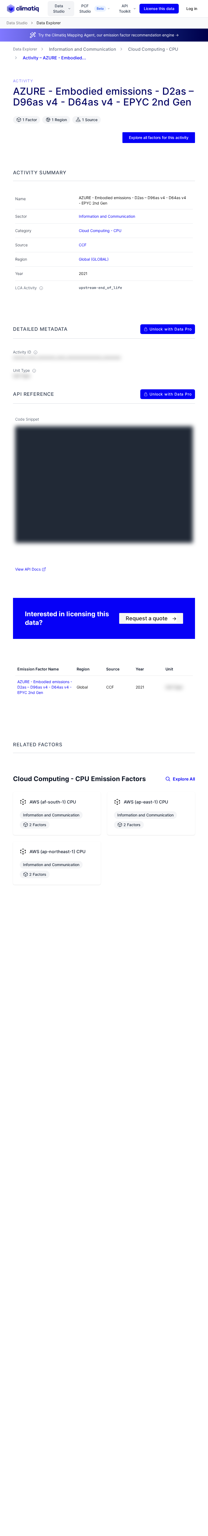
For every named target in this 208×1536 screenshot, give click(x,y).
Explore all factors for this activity (158, 137)
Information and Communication (82, 49)
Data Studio (58, 8)
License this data (159, 8)
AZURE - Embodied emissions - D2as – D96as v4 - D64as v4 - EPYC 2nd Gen (44, 687)
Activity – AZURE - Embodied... (54, 57)
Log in (191, 8)
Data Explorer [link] (49, 23)
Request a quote (151, 618)
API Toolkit (125, 8)
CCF (82, 245)
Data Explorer (25, 49)
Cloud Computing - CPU (153, 49)
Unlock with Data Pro (171, 329)
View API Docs (28, 569)
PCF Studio (91, 8)
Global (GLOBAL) (94, 259)
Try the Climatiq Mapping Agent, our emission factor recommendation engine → (108, 35)
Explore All (184, 779)
